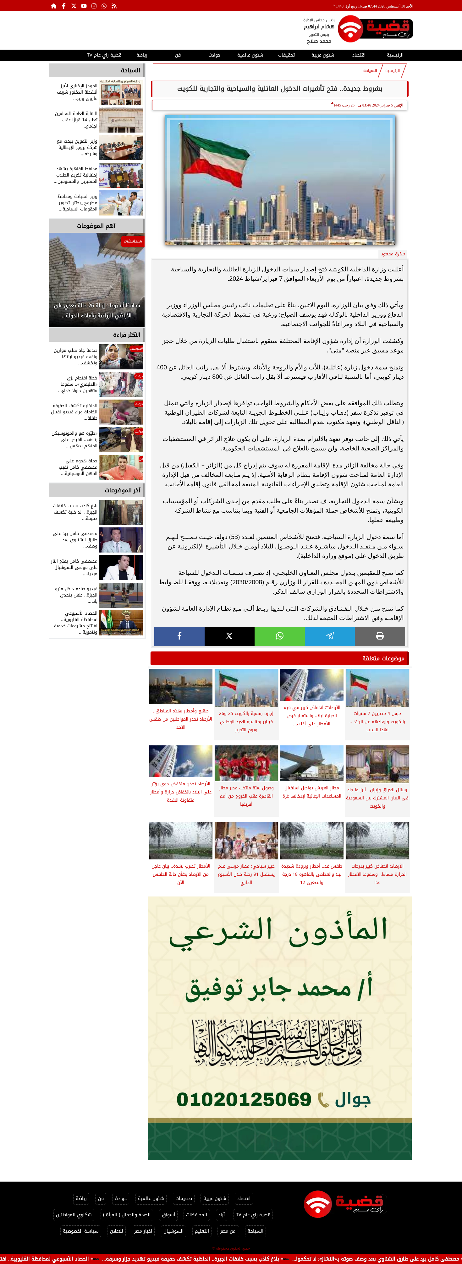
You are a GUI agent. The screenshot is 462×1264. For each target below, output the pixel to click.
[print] (380, 636)
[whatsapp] (280, 636)
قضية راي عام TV (104, 55)
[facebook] (179, 636)
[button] (62, 283)
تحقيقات (286, 55)
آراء (221, 1215)
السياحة (370, 70)
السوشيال (173, 1231)
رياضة (141, 55)
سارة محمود (393, 254)
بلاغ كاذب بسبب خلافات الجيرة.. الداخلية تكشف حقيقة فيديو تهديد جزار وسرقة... (246, 1259)
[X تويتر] (74, 6)
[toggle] (67, 54)
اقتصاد (359, 55)
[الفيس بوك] (64, 6)
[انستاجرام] (94, 6)
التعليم (202, 1231)
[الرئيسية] (54, 6)
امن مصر (228, 1231)
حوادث (214, 55)
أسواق (168, 1215)
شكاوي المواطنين (74, 1215)
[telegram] (330, 636)
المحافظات (196, 1215)
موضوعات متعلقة (383, 658)
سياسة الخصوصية (81, 1231)
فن (178, 55)
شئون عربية (322, 55)
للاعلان (116, 1231)
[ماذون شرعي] (280, 1028)
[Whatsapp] (104, 6)
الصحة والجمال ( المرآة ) (127, 1215)
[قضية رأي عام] (375, 30)
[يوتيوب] (84, 6)
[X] (230, 636)
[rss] (114, 6)
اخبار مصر (143, 1231)
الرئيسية (395, 55)
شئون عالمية (250, 55)
